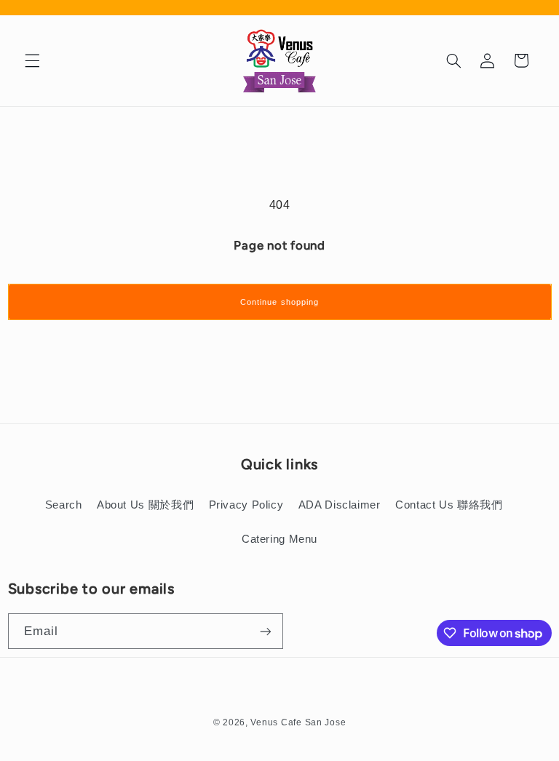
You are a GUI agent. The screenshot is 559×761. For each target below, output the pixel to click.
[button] (32, 60)
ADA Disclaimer (339, 505)
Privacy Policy (246, 505)
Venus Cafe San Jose (298, 722)
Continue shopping (279, 302)
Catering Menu (279, 539)
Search (63, 505)
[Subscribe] (265, 631)
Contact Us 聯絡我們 (448, 505)
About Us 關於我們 (145, 505)
